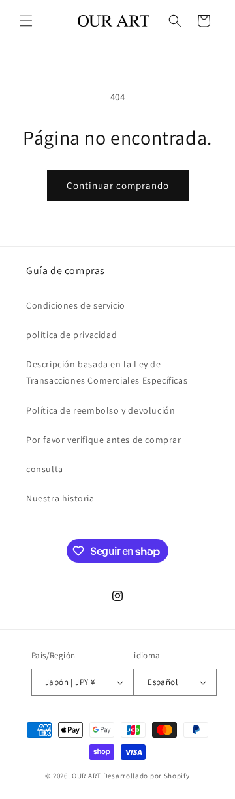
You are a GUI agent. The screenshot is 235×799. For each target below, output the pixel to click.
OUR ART (86, 775)
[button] (26, 21)
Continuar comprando (118, 185)
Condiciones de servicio (75, 305)
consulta (44, 469)
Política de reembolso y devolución (100, 410)
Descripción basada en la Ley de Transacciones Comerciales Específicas (106, 372)
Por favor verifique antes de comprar (103, 439)
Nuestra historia (60, 498)
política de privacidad (71, 335)
